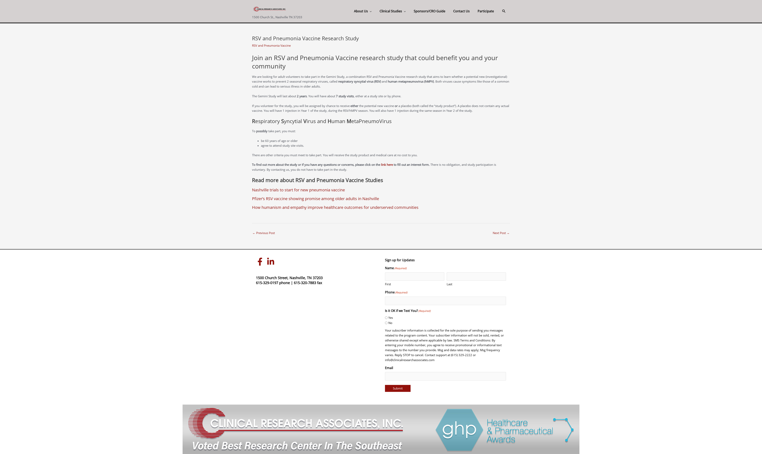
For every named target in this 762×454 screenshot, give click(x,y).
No (390, 323)
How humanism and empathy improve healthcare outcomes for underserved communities (335, 207)
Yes (390, 318)
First (388, 284)
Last (449, 284)
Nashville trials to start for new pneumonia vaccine (298, 190)
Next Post (501, 233)
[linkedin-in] (272, 262)
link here (387, 165)
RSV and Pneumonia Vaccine (271, 45)
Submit (398, 388)
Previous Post (263, 233)
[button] (504, 11)
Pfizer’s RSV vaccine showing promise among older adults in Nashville (315, 198)
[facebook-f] (261, 262)
